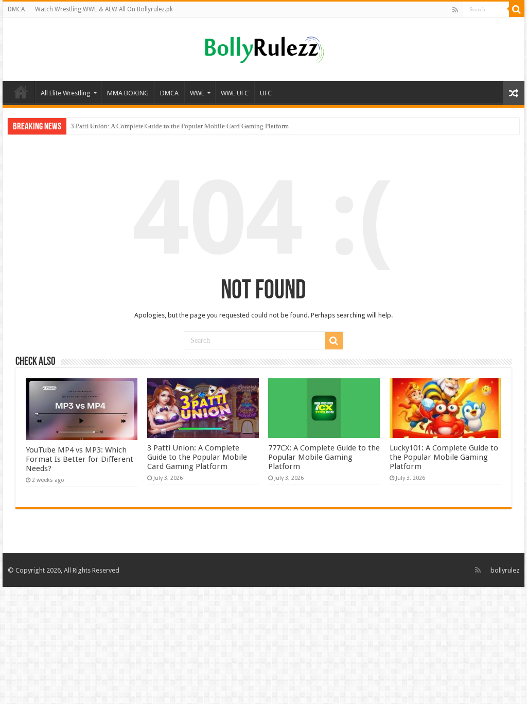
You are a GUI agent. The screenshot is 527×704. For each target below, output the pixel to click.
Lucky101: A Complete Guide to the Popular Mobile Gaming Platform (444, 457)
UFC (266, 93)
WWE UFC (235, 93)
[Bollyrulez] (263, 48)
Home (21, 92)
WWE (197, 93)
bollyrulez (504, 570)
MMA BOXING (128, 93)
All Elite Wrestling (66, 93)
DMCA (16, 9)
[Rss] (455, 10)
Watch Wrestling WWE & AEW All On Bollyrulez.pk (104, 9)
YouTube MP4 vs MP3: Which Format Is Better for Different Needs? (79, 459)
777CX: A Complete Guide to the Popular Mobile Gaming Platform (324, 457)
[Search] (516, 9)
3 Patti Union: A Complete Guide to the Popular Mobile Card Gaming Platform (180, 126)
